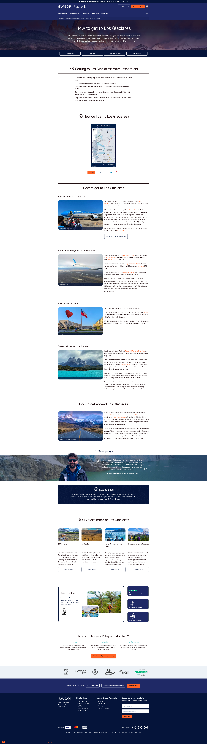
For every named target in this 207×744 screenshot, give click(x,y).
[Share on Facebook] (106, 172)
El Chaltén (120, 230)
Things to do (85, 13)
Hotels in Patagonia (83, 703)
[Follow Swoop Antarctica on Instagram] (140, 727)
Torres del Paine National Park (135, 351)
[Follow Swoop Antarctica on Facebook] (134, 727)
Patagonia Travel (63, 18)
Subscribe (127, 716)
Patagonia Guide (74, 13)
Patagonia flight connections (116, 236)
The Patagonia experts (135, 607)
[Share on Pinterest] (116, 172)
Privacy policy (48, 742)
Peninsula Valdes (128, 272)
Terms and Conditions (98, 732)
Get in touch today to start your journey (103, 656)
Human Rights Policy (122, 732)
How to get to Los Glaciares (93, 18)
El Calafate (136, 415)
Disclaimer (114, 732)
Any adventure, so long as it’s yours (137, 593)
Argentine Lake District (133, 264)
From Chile (92, 53)
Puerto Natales (125, 364)
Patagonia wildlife (82, 708)
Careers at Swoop (103, 708)
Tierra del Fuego (128, 255)
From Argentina (70, 53)
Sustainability (102, 703)
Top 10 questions (82, 705)
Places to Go (95, 13)
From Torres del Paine (115, 53)
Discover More (68, 569)
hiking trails (127, 415)
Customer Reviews (82, 710)
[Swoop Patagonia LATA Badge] (109, 672)
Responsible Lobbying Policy (134, 732)
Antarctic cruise (111, 257)
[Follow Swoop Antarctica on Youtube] (146, 727)
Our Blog (100, 705)
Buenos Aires (133, 210)
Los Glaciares (80, 18)
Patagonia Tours (62, 13)
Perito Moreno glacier (119, 417)
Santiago (146, 312)
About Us (101, 701)
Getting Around (137, 53)
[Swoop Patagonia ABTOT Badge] (80, 672)
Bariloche (141, 266)
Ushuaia (109, 260)
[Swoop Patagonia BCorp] (65, 672)
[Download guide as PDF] (101, 172)
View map (91, 172)
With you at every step (135, 620)
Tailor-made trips (82, 701)
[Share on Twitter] (111, 172)
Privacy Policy (107, 732)
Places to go (72, 18)
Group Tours (104, 13)
